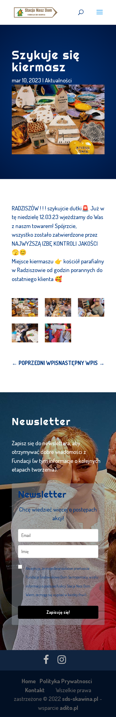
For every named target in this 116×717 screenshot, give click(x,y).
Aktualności (58, 80)
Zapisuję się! (58, 612)
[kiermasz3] (91, 307)
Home (29, 681)
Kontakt (35, 690)
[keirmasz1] (25, 307)
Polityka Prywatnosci (66, 681)
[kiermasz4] (25, 332)
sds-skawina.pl (80, 698)
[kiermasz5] (58, 332)
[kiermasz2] (58, 307)
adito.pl (69, 707)
